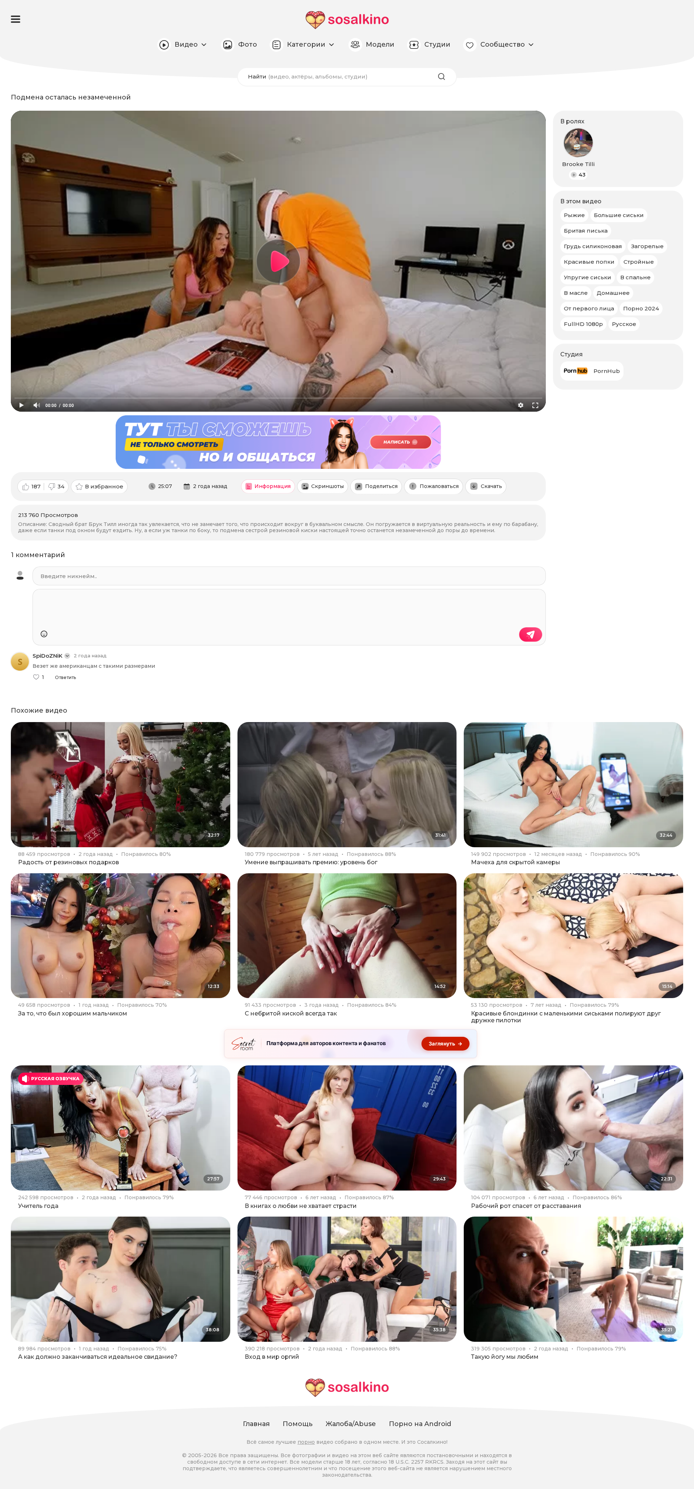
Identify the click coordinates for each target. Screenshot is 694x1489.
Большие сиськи (619, 215)
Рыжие (574, 215)
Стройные (639, 261)
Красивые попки (589, 261)
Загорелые (647, 246)
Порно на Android (420, 1424)
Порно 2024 (641, 308)
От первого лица (589, 308)
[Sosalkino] (347, 20)
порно (306, 1442)
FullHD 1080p (583, 324)
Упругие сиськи (587, 277)
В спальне (635, 277)
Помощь (298, 1424)
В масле (576, 292)
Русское (624, 324)
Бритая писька (586, 230)
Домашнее (613, 292)
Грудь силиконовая (593, 246)
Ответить (65, 677)
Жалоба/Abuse (351, 1424)
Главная (256, 1424)
